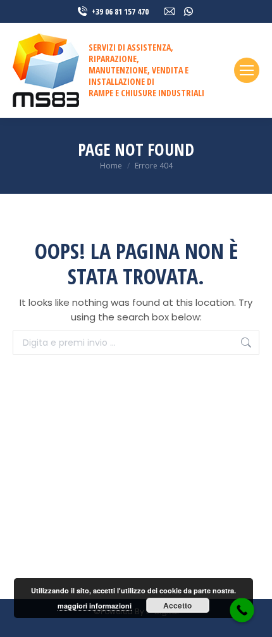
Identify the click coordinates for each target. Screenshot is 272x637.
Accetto (177, 605)
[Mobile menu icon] (246, 70)
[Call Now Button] (242, 610)
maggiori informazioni (95, 605)
